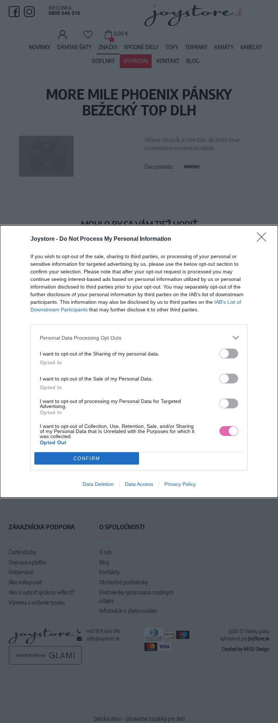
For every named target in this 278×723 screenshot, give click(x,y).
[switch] (228, 353)
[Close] (264, 239)
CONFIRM (86, 458)
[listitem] (139, 337)
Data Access (139, 484)
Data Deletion (98, 484)
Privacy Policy (180, 484)
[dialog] (139, 361)
